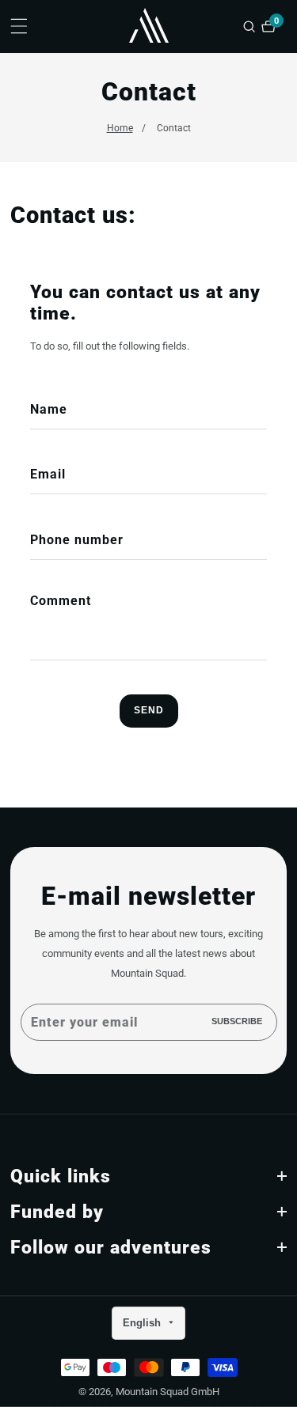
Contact (174, 128)
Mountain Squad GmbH (167, 1392)
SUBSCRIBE (236, 1022)
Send (149, 710)
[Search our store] (251, 26)
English (143, 1323)
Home (120, 128)
